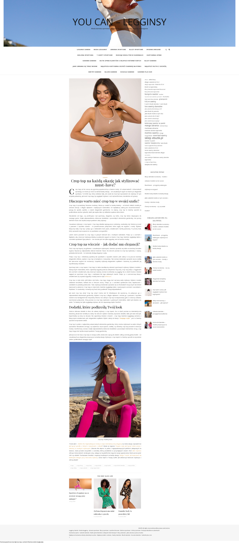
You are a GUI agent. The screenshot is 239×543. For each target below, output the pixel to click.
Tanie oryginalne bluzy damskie (153, 145)
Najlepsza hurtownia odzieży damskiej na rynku (121, 66)
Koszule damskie (127, 72)
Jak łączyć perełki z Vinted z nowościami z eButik (85, 446)
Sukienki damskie (89, 61)
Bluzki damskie (111, 72)
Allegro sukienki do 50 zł (152, 82)
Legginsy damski (83, 49)
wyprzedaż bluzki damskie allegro (155, 153)
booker (161, 94)
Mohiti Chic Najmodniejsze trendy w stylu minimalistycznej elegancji (100, 444)
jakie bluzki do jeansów (152, 111)
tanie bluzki (164, 143)
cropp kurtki (107, 465)
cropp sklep (73, 468)
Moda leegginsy (100, 49)
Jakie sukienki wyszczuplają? (152, 121)
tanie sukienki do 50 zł (151, 148)
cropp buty (89, 465)
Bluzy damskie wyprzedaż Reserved (155, 89)
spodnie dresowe (153, 49)
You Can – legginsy (119, 21)
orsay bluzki (148, 136)
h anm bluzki (163, 104)
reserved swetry (160, 135)
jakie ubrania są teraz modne (85, 66)
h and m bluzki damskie (152, 104)
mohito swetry (152, 133)
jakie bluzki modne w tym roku (154, 113)
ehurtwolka (166, 97)
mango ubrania (152, 125)
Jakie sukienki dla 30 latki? (152, 116)
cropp (105, 177)
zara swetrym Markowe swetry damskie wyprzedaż (157, 158)
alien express (136, 451)
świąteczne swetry (151, 164)
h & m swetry (150, 101)
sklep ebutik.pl (154, 138)
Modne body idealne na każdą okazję (156, 194)
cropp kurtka (97, 465)
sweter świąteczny (152, 143)
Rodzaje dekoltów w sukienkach (129, 55)
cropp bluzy (79, 465)
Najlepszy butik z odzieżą (155, 66)
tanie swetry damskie (152, 150)
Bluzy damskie (150, 61)
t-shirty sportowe (105, 55)
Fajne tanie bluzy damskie (151, 99)
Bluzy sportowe (136, 49)
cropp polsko (131, 465)
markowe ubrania (151, 128)
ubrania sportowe (118, 49)
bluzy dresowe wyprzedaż (152, 92)
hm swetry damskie (153, 106)
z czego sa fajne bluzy (150, 162)
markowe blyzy (164, 126)
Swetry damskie (94, 72)
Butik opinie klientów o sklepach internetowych (120, 61)
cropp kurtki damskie (119, 465)
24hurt (146, 79)
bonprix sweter (151, 94)
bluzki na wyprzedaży (151, 87)
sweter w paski (150, 141)
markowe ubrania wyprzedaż (153, 130)
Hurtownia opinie (154, 55)
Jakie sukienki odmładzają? (152, 118)
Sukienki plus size (145, 72)
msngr (161, 133)
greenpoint (163, 99)
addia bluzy (152, 79)
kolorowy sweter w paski (155, 123)
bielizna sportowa (85, 55)
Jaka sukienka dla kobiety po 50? (153, 109)
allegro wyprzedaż (150, 84)
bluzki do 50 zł (159, 84)
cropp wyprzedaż (95, 468)
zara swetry (147, 155)
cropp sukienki (83, 468)
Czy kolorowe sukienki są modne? (153, 96)
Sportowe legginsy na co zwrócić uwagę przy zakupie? (79, 496)
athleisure (108, 276)
